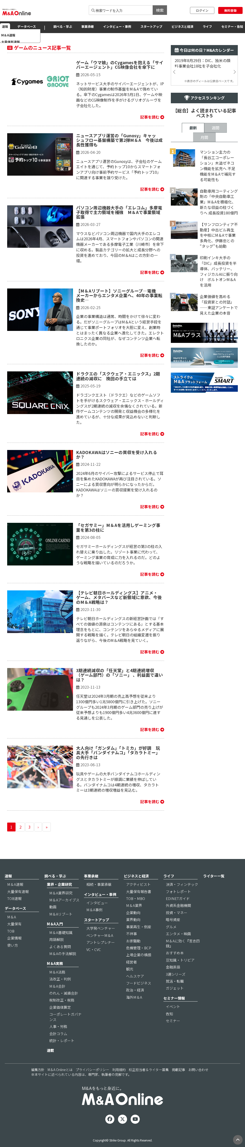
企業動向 (133, 912)
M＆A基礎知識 (60, 932)
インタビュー (97, 902)
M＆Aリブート (60, 913)
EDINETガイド (178, 898)
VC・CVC (93, 949)
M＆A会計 (57, 986)
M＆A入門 (55, 923)
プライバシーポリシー (92, 1069)
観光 (129, 968)
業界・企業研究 (59, 884)
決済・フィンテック (182, 884)
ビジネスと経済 (182, 26)
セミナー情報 (174, 998)
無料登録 (230, 10)
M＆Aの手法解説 (62, 953)
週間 (215, 128)
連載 (50, 1050)
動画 (52, 906)
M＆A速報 (15, 884)
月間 (204, 137)
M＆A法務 (57, 971)
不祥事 (131, 933)
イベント (173, 1006)
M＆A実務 (55, 963)
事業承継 (87, 26)
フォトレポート (178, 891)
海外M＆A (134, 997)
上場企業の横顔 (138, 954)
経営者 (131, 961)
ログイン (202, 10)
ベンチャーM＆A (99, 935)
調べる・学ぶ (62, 26)
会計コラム (58, 1033)
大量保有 (14, 923)
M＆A (11, 916)
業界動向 (133, 919)
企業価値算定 (60, 1007)
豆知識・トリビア (180, 960)
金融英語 (173, 966)
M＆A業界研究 (60, 892)
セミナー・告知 (232, 26)
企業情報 (14, 937)
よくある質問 (60, 946)
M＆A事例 (94, 909)
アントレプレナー (100, 942)
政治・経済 (135, 989)
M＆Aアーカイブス (64, 899)
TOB (10, 931)
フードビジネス (138, 983)
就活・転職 (175, 981)
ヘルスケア (135, 976)
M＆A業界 (134, 905)
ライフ (207, 26)
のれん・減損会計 (63, 993)
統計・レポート (61, 1040)
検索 (160, 10)
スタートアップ (151, 26)
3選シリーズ (175, 974)
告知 (169, 1013)
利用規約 (119, 1069)
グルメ (171, 926)
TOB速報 (14, 898)
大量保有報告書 (138, 891)
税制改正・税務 (61, 1000)
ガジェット (175, 988)
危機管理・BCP (138, 947)
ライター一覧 (213, 875)
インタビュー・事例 (117, 26)
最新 (193, 128)
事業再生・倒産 (138, 926)
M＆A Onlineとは (60, 1069)
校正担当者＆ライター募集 (149, 1069)
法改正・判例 (60, 978)
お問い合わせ (198, 1069)
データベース (26, 26)
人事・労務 (58, 1026)
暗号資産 (173, 919)
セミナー (173, 1020)
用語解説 (56, 939)
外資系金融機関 (178, 905)
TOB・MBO (135, 898)
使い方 (12, 945)
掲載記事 (178, 1069)
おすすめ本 (175, 952)
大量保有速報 (18, 891)
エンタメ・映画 (178, 933)
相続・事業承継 (98, 884)
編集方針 (38, 1069)
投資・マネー (176, 912)
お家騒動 (133, 940)
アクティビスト (138, 884)
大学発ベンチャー (100, 928)
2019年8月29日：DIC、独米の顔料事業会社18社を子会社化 (202, 63)
